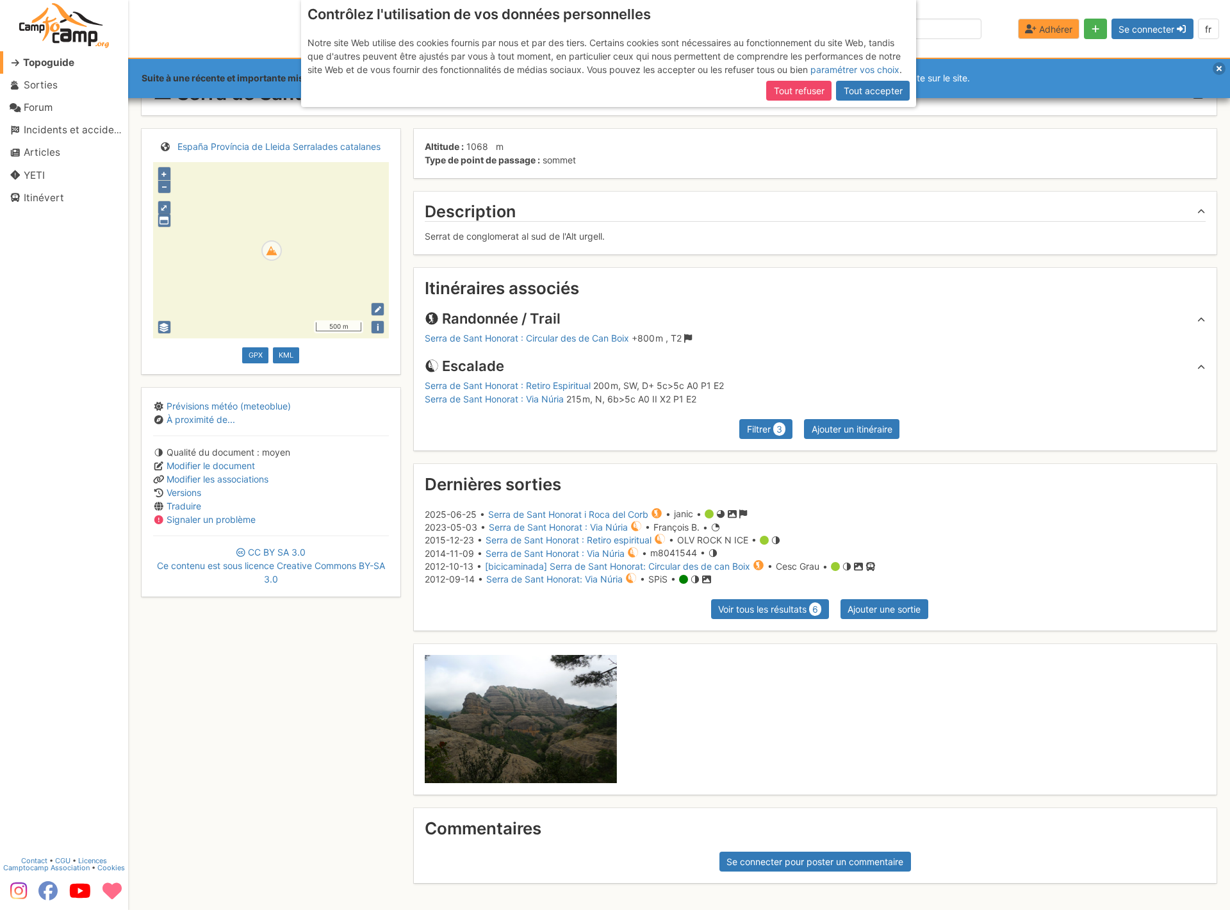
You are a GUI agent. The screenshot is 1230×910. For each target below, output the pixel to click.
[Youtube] (80, 895)
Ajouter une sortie (884, 609)
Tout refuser (799, 90)
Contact (34, 860)
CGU (62, 860)
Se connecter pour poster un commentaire (814, 861)
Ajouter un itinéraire (852, 429)
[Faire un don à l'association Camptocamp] (112, 895)
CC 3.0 (271, 565)
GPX (256, 355)
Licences (92, 860)
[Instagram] (16, 895)
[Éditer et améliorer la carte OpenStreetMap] (378, 309)
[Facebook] (48, 895)
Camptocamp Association (46, 867)
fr (1208, 29)
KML (286, 355)
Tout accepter (873, 90)
